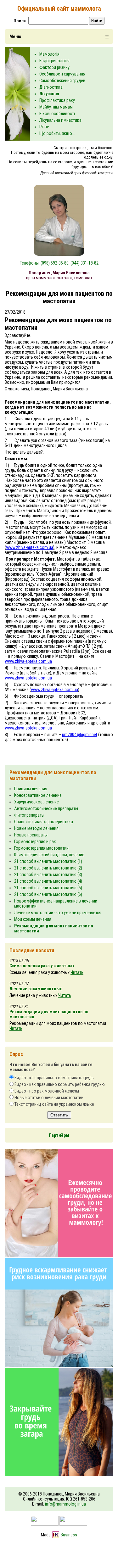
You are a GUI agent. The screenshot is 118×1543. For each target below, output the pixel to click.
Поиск (20, 20)
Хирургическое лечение (36, 801)
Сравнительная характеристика (43, 821)
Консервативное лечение (38, 795)
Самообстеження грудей (62, 80)
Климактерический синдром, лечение (49, 854)
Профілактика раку (57, 100)
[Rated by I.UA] (59, 1524)
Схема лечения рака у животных (41, 965)
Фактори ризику (54, 67)
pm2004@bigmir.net (79, 734)
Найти (96, 20)
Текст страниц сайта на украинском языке (54, 1104)
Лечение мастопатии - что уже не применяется (57, 912)
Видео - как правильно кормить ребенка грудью (59, 1084)
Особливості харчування (62, 73)
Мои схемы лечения (32, 919)
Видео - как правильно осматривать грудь (54, 1077)
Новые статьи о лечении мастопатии (48, 1097)
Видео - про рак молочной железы (46, 1090)
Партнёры (59, 1135)
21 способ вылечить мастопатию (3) (48, 874)
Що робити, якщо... (57, 133)
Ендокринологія (54, 60)
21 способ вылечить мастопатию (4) (48, 881)
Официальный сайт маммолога (59, 8)
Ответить (59, 1115)
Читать (76, 972)
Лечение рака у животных (35, 988)
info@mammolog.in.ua (65, 1504)
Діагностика (51, 87)
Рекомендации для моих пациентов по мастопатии (48, 1014)
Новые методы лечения (36, 828)
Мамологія (49, 54)
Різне (44, 126)
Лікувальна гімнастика (60, 120)
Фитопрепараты (29, 815)
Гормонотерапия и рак (35, 841)
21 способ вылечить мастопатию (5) (48, 887)
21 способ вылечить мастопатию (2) (48, 867)
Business (69, 1534)
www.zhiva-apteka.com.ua (29, 547)
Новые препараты (31, 834)
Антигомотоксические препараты (46, 808)
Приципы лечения (30, 788)
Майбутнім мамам (56, 106)
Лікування (49, 93)
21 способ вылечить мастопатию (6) (48, 894)
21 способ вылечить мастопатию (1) (48, 861)
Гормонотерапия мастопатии (41, 848)
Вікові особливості (57, 113)
